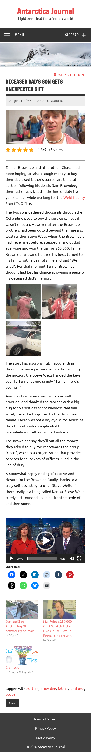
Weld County (74, 197)
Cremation (13, 667)
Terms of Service (46, 718)
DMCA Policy (45, 737)
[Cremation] (22, 655)
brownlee (48, 688)
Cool (12, 703)
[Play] (11, 558)
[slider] (42, 558)
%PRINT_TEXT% (71, 74)
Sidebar (72, 34)
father (63, 688)
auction (32, 688)
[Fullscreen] (79, 558)
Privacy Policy (45, 728)
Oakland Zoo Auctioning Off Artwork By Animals (20, 626)
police (10, 694)
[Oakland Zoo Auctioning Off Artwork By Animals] (22, 609)
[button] (45, 540)
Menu (19, 34)
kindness (77, 688)
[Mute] (72, 558)
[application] (45, 540)
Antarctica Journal (45, 11)
